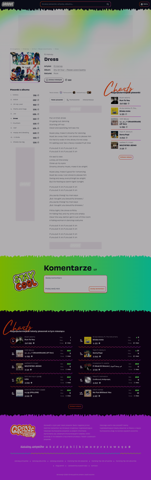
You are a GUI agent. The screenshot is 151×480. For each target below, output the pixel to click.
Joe (14, 114)
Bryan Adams (125, 98)
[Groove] (7, 4)
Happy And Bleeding (21, 133)
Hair (15, 128)
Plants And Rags (20, 109)
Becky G (129, 132)
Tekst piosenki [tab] (57, 100)
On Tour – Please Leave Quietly (42, 49)
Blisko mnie (125, 111)
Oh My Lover (18, 104)
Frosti (130, 142)
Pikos (95, 376)
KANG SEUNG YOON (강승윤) (35, 390)
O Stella (17, 137)
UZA (27, 379)
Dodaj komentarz (97, 289)
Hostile (106, 363)
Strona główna (15, 49)
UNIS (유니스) (124, 119)
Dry (55, 70)
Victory (15, 95)
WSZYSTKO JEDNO (128, 145)
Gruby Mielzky (125, 108)
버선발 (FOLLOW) (32, 392)
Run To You (125, 100)
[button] (144, 4)
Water (15, 99)
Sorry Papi (124, 135)
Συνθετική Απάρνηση (101, 379)
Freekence (97, 363)
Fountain (16, 123)
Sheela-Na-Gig (19, 142)
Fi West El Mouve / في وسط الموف (107, 366)
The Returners (112, 337)
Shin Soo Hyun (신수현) (33, 376)
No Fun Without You (102, 392)
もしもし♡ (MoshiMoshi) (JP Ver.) (130, 123)
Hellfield (123, 142)
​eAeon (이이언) (98, 390)
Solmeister (103, 376)
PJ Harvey (26, 49)
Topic (122, 132)
